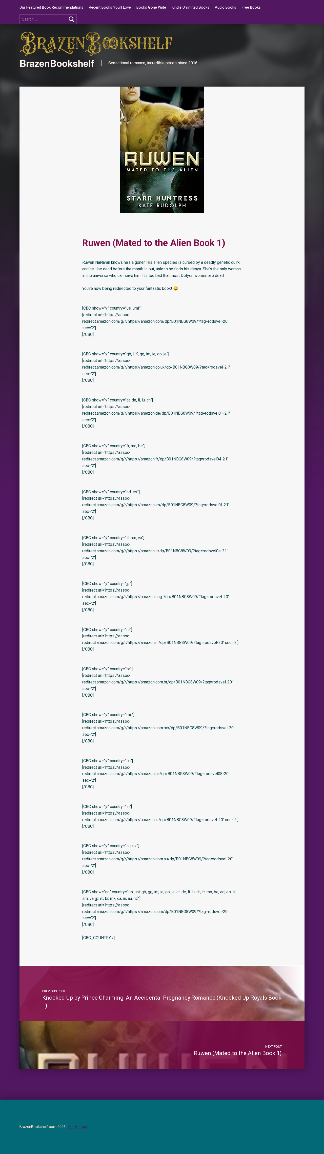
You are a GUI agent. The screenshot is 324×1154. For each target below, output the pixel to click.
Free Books (251, 7)
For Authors (78, 1127)
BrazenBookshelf (56, 63)
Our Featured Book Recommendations (51, 7)
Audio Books (225, 7)
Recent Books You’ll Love (110, 7)
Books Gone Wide (151, 7)
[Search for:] (48, 19)
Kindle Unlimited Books (190, 7)
